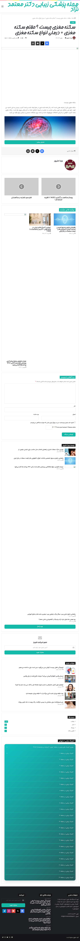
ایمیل (74, 414)
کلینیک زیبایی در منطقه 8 (66, 790)
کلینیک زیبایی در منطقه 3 (66, 759)
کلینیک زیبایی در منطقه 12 (66, 815)
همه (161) (40, 627)
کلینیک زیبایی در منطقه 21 (66, 871)
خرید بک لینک (62, 899)
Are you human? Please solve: (66, 427)
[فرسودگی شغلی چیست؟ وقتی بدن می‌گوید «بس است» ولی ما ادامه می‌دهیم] (70, 670)
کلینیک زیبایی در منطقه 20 (66, 865)
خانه (73, 18)
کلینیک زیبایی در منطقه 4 (66, 766)
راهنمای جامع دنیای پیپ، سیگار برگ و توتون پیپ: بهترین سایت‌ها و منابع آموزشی (51, 614)
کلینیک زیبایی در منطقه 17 (66, 846)
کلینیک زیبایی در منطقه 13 (66, 821)
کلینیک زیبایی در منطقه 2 (66, 753)
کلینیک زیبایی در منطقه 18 (66, 852)
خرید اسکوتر (69, 902)
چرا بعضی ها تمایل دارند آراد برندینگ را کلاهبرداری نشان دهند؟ (57, 619)
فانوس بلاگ (71, 731)
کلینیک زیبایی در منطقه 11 (66, 809)
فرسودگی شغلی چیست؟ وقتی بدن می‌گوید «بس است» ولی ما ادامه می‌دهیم (41, 667)
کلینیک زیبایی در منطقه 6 (66, 778)
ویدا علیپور (69, 38)
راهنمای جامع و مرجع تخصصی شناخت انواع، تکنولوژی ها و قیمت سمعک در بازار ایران (66, 229)
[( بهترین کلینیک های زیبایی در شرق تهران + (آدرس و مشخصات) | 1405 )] (40, 219)
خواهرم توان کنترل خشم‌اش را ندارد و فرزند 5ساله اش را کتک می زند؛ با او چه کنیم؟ (39, 685)
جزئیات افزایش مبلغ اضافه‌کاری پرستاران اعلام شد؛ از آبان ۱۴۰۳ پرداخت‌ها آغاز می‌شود (16, 363)
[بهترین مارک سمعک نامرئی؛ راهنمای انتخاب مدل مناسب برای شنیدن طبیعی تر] (70, 452)
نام (75, 406)
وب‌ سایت (36, 414)
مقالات (69, 18)
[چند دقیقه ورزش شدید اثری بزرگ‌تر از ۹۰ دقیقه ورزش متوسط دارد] (70, 696)
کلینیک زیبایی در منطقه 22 (66, 877)
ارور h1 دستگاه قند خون (73, 899)
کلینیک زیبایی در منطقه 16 (66, 840)
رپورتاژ (72, 728)
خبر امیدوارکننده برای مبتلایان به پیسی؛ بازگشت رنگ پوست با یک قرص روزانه (40, 702)
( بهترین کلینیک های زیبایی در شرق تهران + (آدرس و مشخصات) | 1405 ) (40, 229)
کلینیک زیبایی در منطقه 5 (66, 772)
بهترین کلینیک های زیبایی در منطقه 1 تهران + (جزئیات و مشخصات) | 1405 (53, 747)
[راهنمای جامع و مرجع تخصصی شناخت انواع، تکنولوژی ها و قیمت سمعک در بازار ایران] (65, 219)
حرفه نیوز (76, 902)
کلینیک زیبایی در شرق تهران (71, 904)
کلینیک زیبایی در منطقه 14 (66, 828)
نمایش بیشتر (40, 142)
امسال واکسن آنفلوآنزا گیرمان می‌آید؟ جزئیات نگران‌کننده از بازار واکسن (43, 676)
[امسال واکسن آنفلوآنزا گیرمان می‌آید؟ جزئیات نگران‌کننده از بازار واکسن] (70, 678)
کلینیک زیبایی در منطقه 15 (66, 834)
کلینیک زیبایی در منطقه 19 (66, 859)
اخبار (73, 725)
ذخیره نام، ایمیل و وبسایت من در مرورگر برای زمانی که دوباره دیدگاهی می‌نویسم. (52, 423)
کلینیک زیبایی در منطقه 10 (66, 803)
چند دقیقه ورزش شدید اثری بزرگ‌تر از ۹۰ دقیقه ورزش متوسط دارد (44, 693)
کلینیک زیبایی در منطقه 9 (66, 797)
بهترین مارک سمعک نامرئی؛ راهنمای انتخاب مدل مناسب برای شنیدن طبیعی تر (40, 449)
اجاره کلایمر (69, 906)
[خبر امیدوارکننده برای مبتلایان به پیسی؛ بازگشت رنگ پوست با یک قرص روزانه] (70, 704)
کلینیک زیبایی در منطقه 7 (66, 784)
